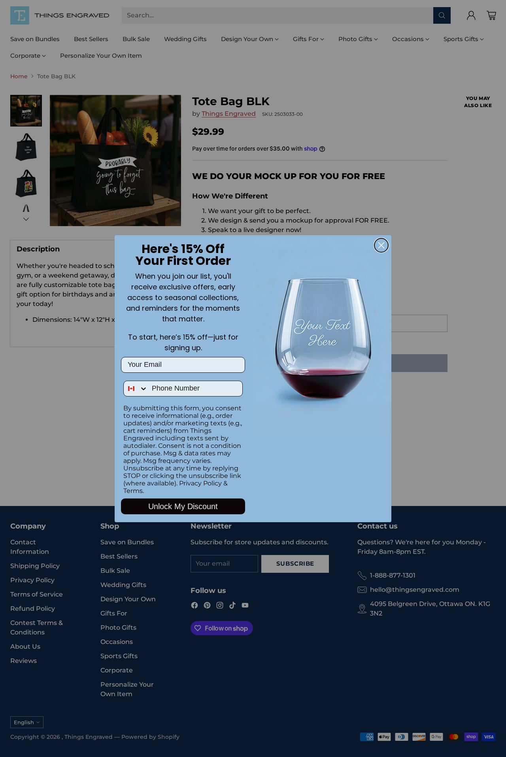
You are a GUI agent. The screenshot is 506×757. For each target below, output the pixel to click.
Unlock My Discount (183, 506)
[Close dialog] (381, 245)
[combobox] (136, 388)
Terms (133, 491)
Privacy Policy (200, 483)
